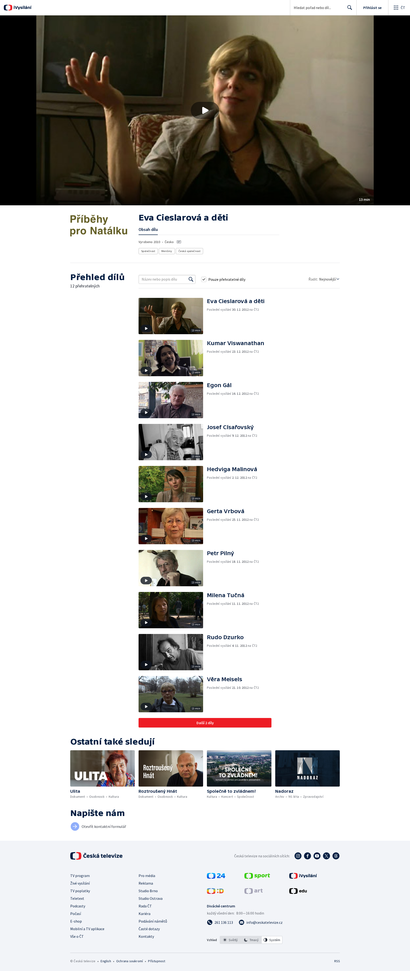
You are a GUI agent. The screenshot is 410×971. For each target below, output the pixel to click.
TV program (80, 875)
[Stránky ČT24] (216, 877)
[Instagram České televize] (298, 856)
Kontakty (146, 936)
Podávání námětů (153, 921)
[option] (230, 939)
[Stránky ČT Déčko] (215, 892)
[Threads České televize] (336, 856)
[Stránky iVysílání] (303, 877)
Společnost (148, 251)
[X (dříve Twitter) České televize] (326, 856)
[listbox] (251, 940)
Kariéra (144, 913)
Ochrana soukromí (129, 961)
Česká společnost (189, 251)
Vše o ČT (77, 936)
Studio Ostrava (151, 898)
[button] (205, 110)
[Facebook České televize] (307, 856)
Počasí (75, 913)
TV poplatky (80, 890)
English (106, 961)
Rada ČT (145, 906)
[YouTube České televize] (317, 856)
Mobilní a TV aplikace (87, 928)
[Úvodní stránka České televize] (96, 856)
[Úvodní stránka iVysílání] (22, 7)
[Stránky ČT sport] (257, 877)
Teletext (77, 898)
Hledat (349, 7)
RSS (337, 961)
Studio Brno (148, 890)
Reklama (146, 883)
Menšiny (166, 251)
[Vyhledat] (191, 279)
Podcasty (77, 906)
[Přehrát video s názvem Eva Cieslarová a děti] (205, 110)
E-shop (76, 921)
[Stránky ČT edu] (298, 892)
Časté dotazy (149, 928)
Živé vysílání (80, 883)
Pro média (147, 875)
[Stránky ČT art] (253, 892)
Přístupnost (156, 961)
